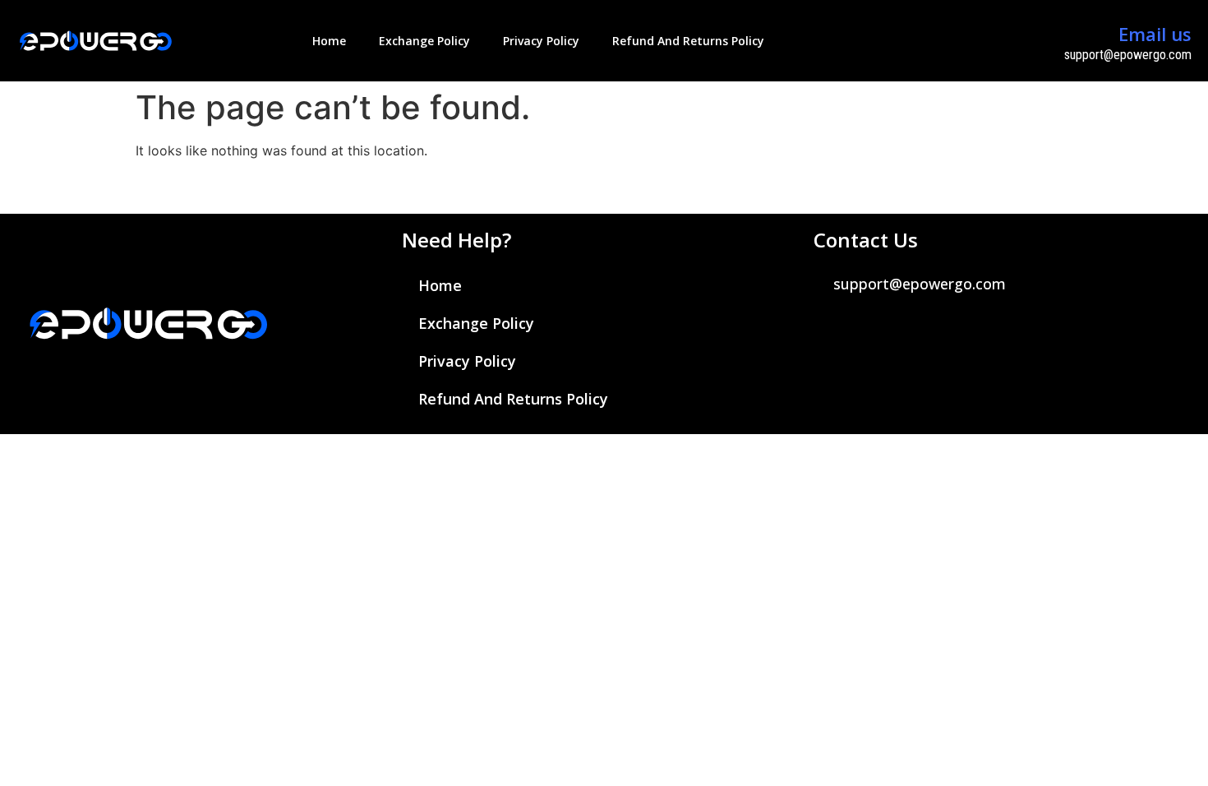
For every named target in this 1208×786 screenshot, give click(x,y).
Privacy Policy (541, 41)
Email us (1155, 33)
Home (329, 41)
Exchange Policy (424, 41)
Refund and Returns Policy (688, 41)
